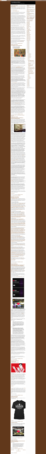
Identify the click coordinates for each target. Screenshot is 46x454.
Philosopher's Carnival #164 (15, 197)
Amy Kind (28, 27)
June (28, 59)
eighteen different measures (18, 67)
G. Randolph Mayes (29, 30)
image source (12, 193)
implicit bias (17, 159)
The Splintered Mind (15, 2)
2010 (28, 82)
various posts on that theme (30, 19)
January (29, 78)
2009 (28, 83)
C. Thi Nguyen (28, 29)
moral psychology (15, 359)
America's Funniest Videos (19, 276)
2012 (28, 80)
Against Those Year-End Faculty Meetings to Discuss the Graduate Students (17, 118)
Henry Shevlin (28, 35)
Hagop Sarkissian (29, 34)
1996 (13, 272)
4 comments (21, 43)
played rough (16, 447)
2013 (28, 79)
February (29, 77)
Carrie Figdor (28, 23)
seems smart (13, 160)
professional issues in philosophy (16, 195)
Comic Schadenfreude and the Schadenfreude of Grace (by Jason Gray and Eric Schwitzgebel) (17, 265)
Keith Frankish (28, 24)
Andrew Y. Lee (28, 28)
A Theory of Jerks (13, 361)
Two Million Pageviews (14, 422)
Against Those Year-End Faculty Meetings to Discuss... (30, 65)
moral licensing (15, 82)
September (29, 56)
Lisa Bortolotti (28, 21)
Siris (21, 257)
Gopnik (19, 200)
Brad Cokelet (28, 22)
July (28, 58)
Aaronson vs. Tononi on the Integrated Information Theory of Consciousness (18, 441)
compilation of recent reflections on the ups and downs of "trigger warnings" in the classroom (18, 230)
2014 (28, 52)
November (29, 54)
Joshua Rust (18, 66)
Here (11, 442)
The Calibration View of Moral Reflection (16, 45)
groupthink (12, 180)
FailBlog (23, 313)
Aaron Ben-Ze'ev (16, 270)
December (29, 53)
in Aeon (18, 362)
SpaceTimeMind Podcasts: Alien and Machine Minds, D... (31, 61)
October (29, 55)
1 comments (21, 421)
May (28, 74)
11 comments (21, 358)
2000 (11, 270)
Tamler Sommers (29, 36)
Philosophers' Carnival (14, 198)
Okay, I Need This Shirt (14, 397)
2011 (28, 81)
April (28, 75)
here (12, 420)
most (23, 26)
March (29, 76)
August (29, 57)
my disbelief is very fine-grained (18, 209)
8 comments (21, 194)
